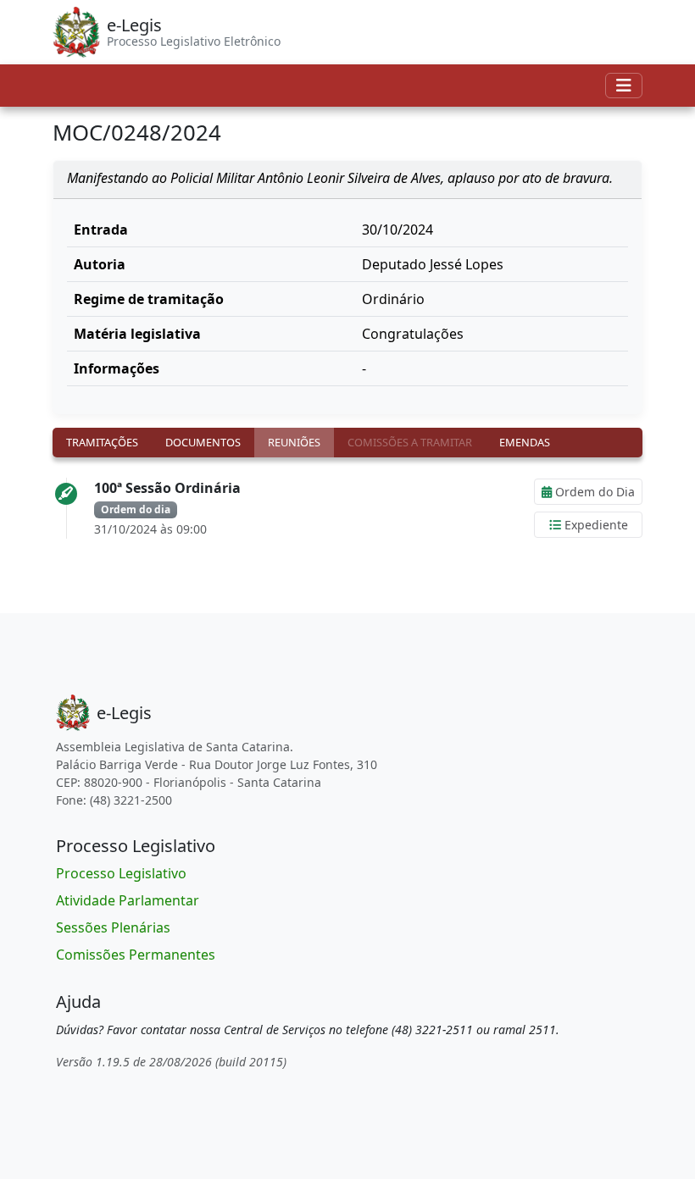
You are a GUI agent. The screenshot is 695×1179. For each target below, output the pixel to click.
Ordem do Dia (593, 492)
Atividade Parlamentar (127, 900)
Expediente (594, 525)
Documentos (203, 442)
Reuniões (294, 442)
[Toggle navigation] (623, 85)
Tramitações (102, 442)
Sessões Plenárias (113, 927)
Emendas (524, 442)
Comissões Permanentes (135, 954)
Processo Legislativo (121, 873)
